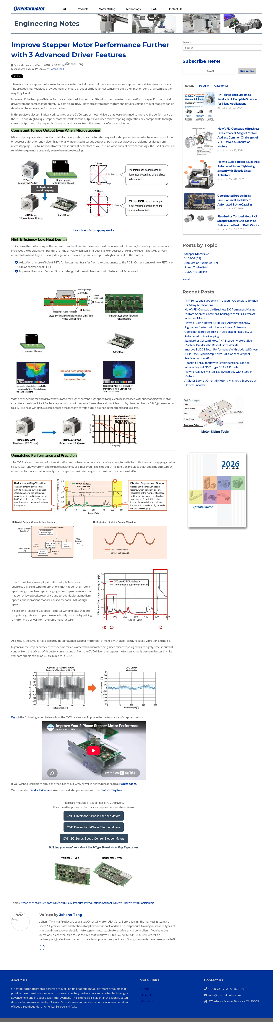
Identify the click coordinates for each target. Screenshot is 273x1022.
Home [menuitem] (145, 988)
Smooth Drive (51, 902)
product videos (39, 790)
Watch (15, 717)
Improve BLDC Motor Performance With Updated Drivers (221, 349)
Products (82, 9)
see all (186, 279)
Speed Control (196, 267)
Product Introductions (87, 902)
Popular (204, 85)
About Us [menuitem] (147, 995)
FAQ (154, 9)
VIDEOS (66, 902)
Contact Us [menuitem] (148, 1001)
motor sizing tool (111, 790)
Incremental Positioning (139, 902)
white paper (128, 783)
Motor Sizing (107, 9)
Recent (189, 85)
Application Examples (201, 262)
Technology (133, 9)
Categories (221, 85)
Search (187, 42)
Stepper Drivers (112, 902)
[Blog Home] (65, 9)
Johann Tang (57, 68)
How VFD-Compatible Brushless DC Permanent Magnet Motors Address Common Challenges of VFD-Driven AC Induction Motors (220, 314)
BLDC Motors (196, 271)
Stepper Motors (31, 902)
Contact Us (175, 9)
